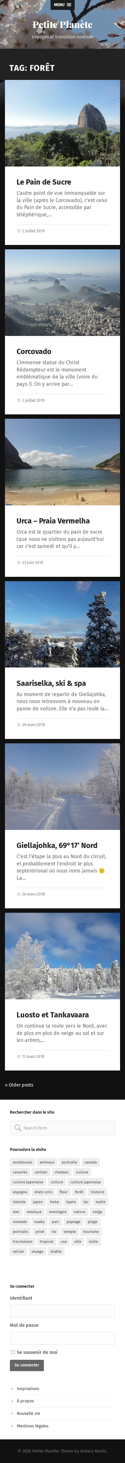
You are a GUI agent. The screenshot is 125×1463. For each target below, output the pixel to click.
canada (90, 1162)
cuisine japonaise (28, 1182)
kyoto (71, 1202)
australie (69, 1162)
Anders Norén (93, 1451)
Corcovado (34, 351)
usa (64, 1241)
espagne (20, 1192)
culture (57, 1182)
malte (101, 1202)
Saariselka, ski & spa (51, 683)
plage (92, 1222)
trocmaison (23, 1241)
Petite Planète (62, 24)
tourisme (91, 1231)
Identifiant (21, 1298)
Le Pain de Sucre (44, 182)
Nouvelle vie (28, 1413)
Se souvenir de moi (37, 1352)
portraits (20, 1231)
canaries (20, 1172)
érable (56, 1251)
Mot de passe (24, 1325)
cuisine (82, 1172)
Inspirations (28, 1388)
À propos (25, 1401)
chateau (62, 1172)
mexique (34, 1212)
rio (53, 1231)
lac (85, 1202)
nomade (20, 1222)
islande (19, 1202)
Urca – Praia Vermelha (53, 520)
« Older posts (19, 1085)
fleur (64, 1192)
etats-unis (43, 1192)
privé (39, 1231)
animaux (47, 1162)
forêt (79, 1192)
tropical (46, 1241)
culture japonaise (85, 1182)
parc (55, 1222)
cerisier (41, 1172)
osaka (39, 1222)
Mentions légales (33, 1426)
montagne (58, 1212)
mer (16, 1212)
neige (97, 1212)
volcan (18, 1251)
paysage (74, 1222)
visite (93, 1241)
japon (38, 1202)
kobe (54, 1202)
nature (79, 1212)
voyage (37, 1251)
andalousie (22, 1162)
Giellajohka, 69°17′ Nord (57, 845)
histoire (97, 1192)
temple (70, 1231)
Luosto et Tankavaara (53, 1014)
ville (77, 1241)
